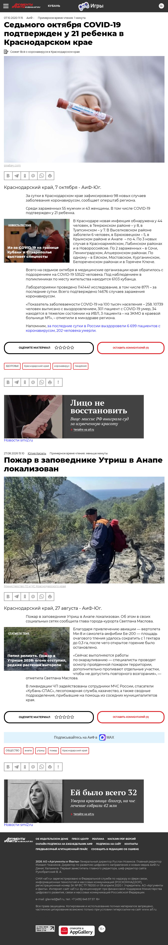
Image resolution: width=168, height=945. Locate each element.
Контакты (131, 844)
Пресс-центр (80, 839)
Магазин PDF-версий (122, 839)
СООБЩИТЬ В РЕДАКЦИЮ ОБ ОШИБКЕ (115, 849)
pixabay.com (12, 165)
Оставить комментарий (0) (131, 347)
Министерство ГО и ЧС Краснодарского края (35, 586)
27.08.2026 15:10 (14, 453)
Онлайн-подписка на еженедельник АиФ (64, 844)
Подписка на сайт (108, 844)
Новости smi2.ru (18, 440)
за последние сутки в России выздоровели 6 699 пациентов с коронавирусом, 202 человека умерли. (93, 328)
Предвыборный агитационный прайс (62, 849)
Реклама (98, 839)
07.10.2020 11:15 (13, 17)
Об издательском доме (52, 839)
